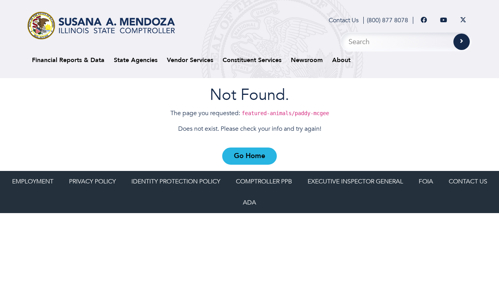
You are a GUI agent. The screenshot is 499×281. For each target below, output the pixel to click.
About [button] (341, 60)
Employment (32, 181)
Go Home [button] (249, 156)
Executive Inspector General (355, 181)
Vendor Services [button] (190, 60)
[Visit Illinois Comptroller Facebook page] (424, 20)
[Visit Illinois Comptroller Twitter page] (463, 20)
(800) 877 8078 (387, 20)
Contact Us (344, 20)
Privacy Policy (92, 181)
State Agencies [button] (135, 60)
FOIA (426, 181)
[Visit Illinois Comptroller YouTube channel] (443, 20)
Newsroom (307, 60)
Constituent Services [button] (252, 60)
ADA (249, 202)
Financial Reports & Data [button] (68, 60)
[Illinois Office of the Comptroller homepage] (101, 25)
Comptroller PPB (264, 181)
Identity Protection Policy (175, 181)
